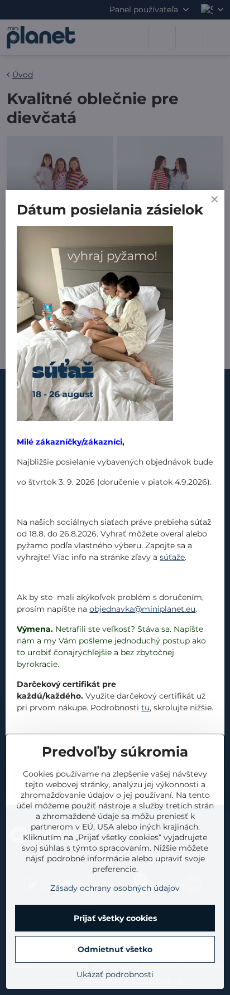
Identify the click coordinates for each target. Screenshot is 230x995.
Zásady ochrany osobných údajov (115, 888)
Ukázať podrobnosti (115, 974)
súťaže (172, 557)
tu (145, 708)
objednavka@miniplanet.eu (142, 609)
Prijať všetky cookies (115, 918)
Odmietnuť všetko (115, 949)
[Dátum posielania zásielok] (95, 325)
